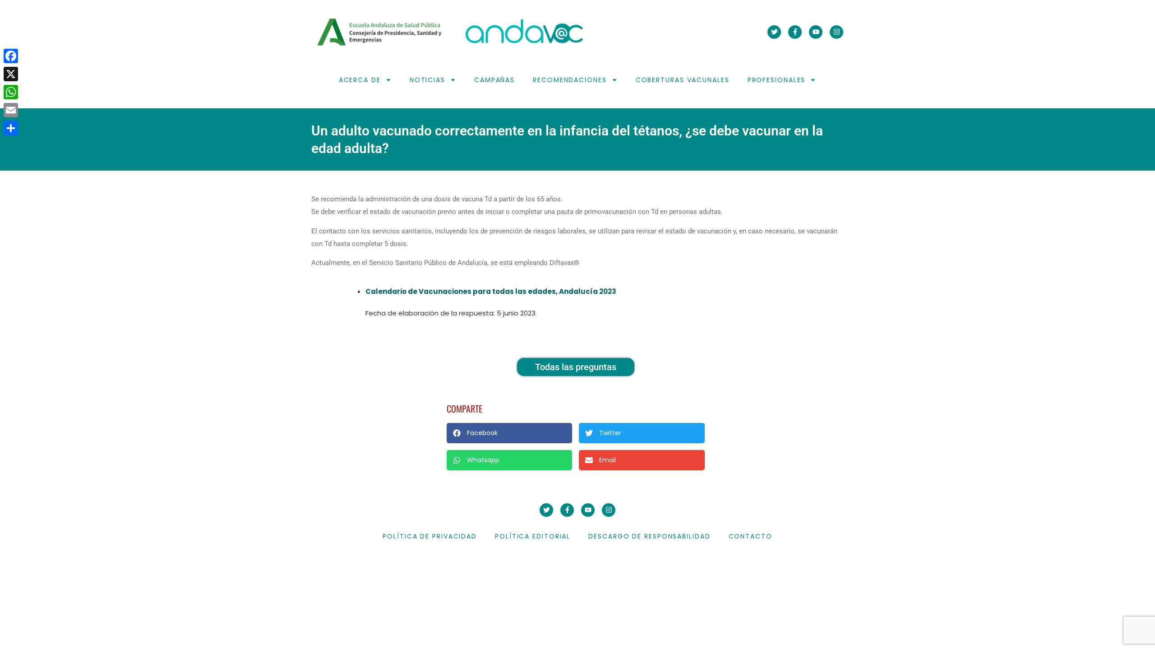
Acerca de (360, 79)
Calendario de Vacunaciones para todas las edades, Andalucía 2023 (490, 291)
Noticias (427, 79)
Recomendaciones (570, 79)
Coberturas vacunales (683, 79)
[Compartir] (11, 128)
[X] (11, 74)
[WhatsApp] (11, 92)
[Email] (11, 110)
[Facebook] (11, 56)
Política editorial (532, 536)
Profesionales (777, 79)
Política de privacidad (430, 536)
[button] (509, 433)
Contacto (750, 536)
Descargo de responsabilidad (649, 536)
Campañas (494, 79)
